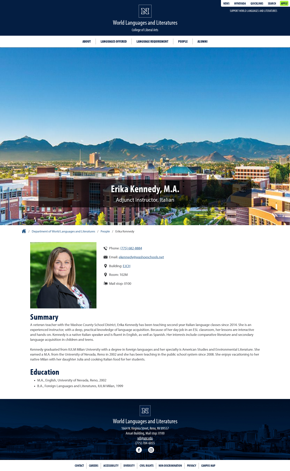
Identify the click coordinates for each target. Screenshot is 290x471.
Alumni (202, 41)
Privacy (191, 465)
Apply (284, 3)
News (226, 3)
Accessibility (110, 465)
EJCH (126, 266)
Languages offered (114, 41)
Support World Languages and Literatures (253, 11)
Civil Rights (146, 465)
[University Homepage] (24, 231)
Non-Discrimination (170, 465)
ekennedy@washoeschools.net (141, 257)
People (183, 41)
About (86, 41)
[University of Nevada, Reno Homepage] (145, 410)
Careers (93, 465)
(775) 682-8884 (131, 248)
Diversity (129, 465)
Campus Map (208, 465)
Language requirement (152, 41)
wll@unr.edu (145, 437)
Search (272, 3)
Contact (79, 465)
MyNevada (240, 3)
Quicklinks (257, 3)
